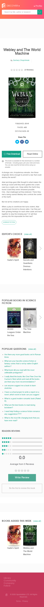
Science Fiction (9, 222)
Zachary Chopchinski (21, 60)
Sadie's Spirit (13, 260)
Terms (18, 601)
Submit (39, 12)
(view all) (28, 234)
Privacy (25, 601)
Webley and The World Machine (28, 551)
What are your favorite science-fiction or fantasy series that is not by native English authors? (21, 363)
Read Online (32, 154)
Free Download (13, 154)
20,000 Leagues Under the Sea (14, 332)
